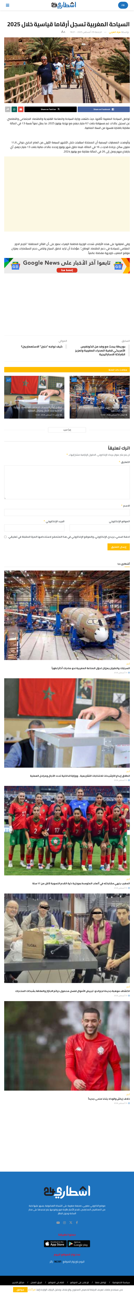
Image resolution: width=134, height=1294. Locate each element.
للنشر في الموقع (56, 1282)
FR (123, 5)
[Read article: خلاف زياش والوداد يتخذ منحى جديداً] (67, 1046)
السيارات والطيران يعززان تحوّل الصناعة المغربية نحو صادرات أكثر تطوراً (103, 409)
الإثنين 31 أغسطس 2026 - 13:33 (112, 414)
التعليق (124, 462)
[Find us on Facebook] (77, 1223)
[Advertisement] (67, 194)
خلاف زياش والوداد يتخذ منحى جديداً (109, 1099)
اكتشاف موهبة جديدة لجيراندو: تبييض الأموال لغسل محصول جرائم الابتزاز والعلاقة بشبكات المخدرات (72, 991)
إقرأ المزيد (67, 430)
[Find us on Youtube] (58, 1223)
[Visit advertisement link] (67, 265)
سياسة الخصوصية (121, 1282)
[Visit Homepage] (63, 5)
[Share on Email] (21, 109)
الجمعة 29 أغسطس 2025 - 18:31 (86, 32)
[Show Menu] (7, 5)
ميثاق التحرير (18, 1282)
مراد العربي (115, 32)
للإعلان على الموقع (79, 1282)
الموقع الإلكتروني (119, 521)
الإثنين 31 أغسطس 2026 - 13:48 (47, 414)
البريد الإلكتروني (53, 521)
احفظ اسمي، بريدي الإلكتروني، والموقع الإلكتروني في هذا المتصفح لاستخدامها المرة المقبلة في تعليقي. (69, 537)
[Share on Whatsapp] (14, 109)
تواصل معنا (100, 1282)
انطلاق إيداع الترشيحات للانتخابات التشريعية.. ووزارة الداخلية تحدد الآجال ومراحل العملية (38, 409)
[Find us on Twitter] (70, 1223)
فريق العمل (36, 1282)
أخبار (74, 380)
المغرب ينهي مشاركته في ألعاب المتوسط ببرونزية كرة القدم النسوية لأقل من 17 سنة (81, 883)
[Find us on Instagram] (64, 1223)
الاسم (125, 506)
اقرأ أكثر (32, 1289)
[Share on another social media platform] (8, 109)
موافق (20, 1290)
